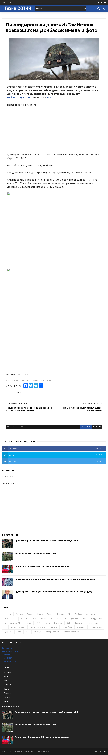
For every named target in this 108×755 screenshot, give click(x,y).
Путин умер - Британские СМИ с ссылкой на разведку (42, 566)
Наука (47, 623)
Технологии (80, 623)
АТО (14, 618)
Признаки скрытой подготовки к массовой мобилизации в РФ (46, 541)
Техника (28, 623)
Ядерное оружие (18, 627)
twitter (55, 455)
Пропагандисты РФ (12, 623)
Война (50, 614)
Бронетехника (96, 627)
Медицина (81, 627)
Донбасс (78, 614)
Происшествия (47, 618)
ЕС (5, 627)
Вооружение (96, 618)
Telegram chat (9, 661)
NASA (19, 632)
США (6, 618)
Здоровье (8, 632)
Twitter (6, 654)
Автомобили (67, 627)
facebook (85, 426)
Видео (40, 614)
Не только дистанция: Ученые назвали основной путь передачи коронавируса (55, 579)
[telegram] (105, 2)
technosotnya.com (18, 97)
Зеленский (94, 623)
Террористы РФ (63, 614)
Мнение (24, 618)
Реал (49, 97)
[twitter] (101, 2)
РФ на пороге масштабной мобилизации (35, 553)
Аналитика (90, 614)
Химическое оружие (38, 627)
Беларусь (58, 623)
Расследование (71, 618)
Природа (37, 632)
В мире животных (71, 632)
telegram (55, 461)
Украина (19, 614)
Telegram (7, 657)
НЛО (27, 632)
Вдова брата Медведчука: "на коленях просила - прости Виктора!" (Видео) (53, 592)
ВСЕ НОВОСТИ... (11, 483)
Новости (7, 614)
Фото (84, 618)
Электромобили (52, 632)
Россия (30, 614)
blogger (97, 426)
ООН (69, 623)
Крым (34, 618)
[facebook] (98, 2)
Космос (54, 627)
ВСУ (59, 618)
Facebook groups (11, 651)
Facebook (7, 648)
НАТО (38, 623)
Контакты (6, 3)
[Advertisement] (54, 129)
